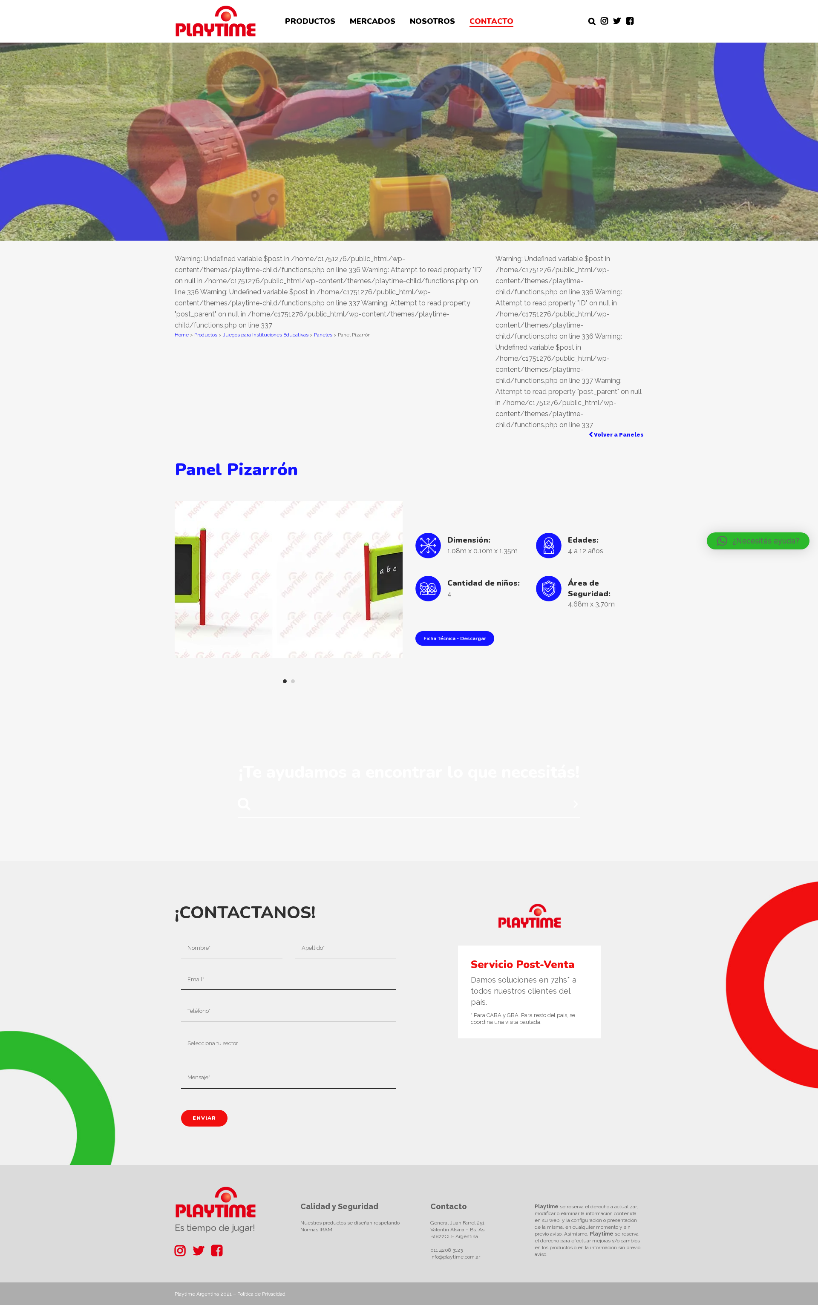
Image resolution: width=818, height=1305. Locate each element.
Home (182, 335)
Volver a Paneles (618, 434)
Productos (205, 335)
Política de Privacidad (261, 1294)
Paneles (323, 335)
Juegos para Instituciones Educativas (265, 335)
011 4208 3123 (446, 1250)
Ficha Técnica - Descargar (454, 638)
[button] (758, 540)
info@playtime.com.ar (455, 1257)
